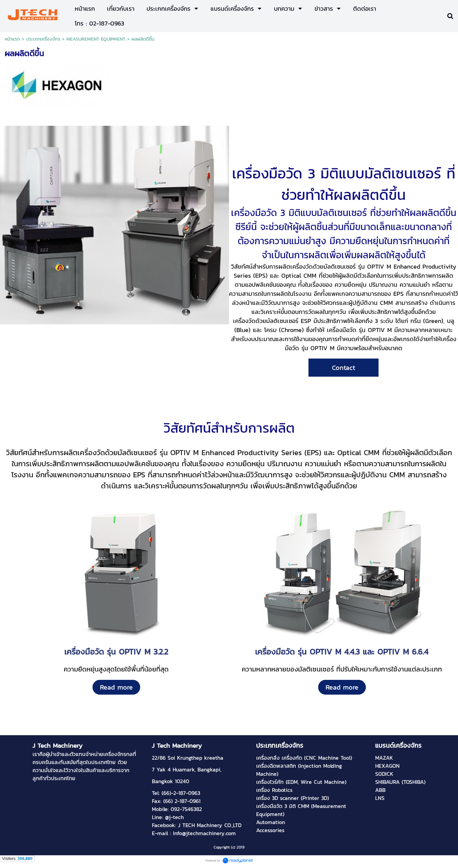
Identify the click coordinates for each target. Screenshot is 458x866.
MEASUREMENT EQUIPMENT (95, 39)
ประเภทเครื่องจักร (43, 39)
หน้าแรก (12, 39)
